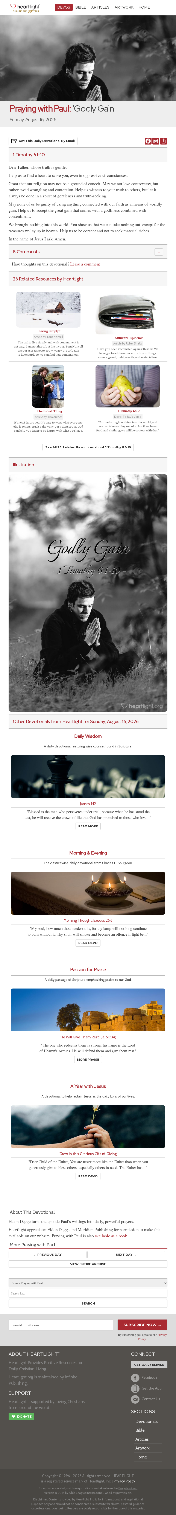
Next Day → (126, 1255)
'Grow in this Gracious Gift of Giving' (88, 1153)
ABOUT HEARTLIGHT (34, 1354)
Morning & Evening (88, 853)
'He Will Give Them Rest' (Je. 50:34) (88, 1037)
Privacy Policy (124, 1481)
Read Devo (88, 943)
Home (141, 1457)
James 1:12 (88, 803)
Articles (100, 7)
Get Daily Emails (149, 1365)
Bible (80, 7)
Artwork (124, 7)
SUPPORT (20, 1393)
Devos (63, 7)
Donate (21, 1416)
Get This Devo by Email (47, 141)
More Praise (88, 1060)
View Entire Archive (88, 1264)
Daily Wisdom (88, 736)
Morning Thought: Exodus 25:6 (88, 920)
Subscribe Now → (142, 1325)
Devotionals (146, 1421)
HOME (144, 7)
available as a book (111, 1236)
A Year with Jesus (88, 1086)
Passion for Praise (88, 969)
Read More (88, 826)
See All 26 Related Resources (88, 447)
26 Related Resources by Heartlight (48, 279)
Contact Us (151, 1399)
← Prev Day (47, 1255)
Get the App (152, 1388)
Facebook (149, 1377)
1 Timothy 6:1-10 (29, 155)
